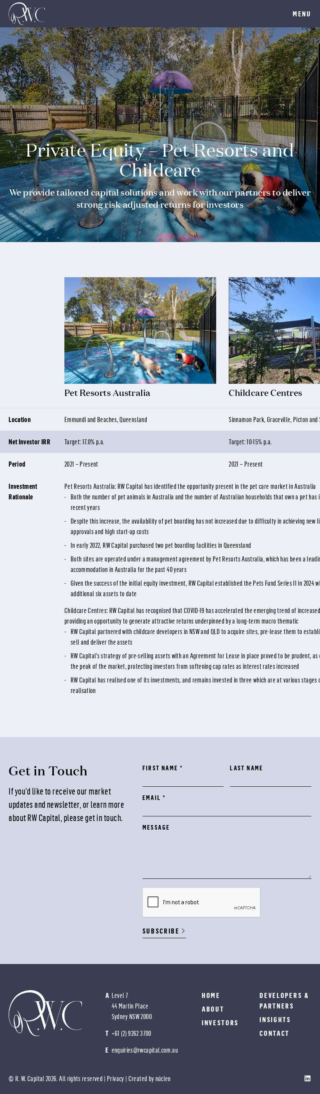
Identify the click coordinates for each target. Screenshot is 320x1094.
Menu (302, 13)
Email (154, 798)
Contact (275, 1033)
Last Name (246, 768)
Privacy (115, 1078)
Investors (220, 1022)
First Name (162, 768)
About (213, 1009)
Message (156, 827)
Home (211, 995)
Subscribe (161, 931)
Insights (275, 1019)
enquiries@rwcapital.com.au (145, 1050)
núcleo (163, 1078)
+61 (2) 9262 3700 (131, 1033)
